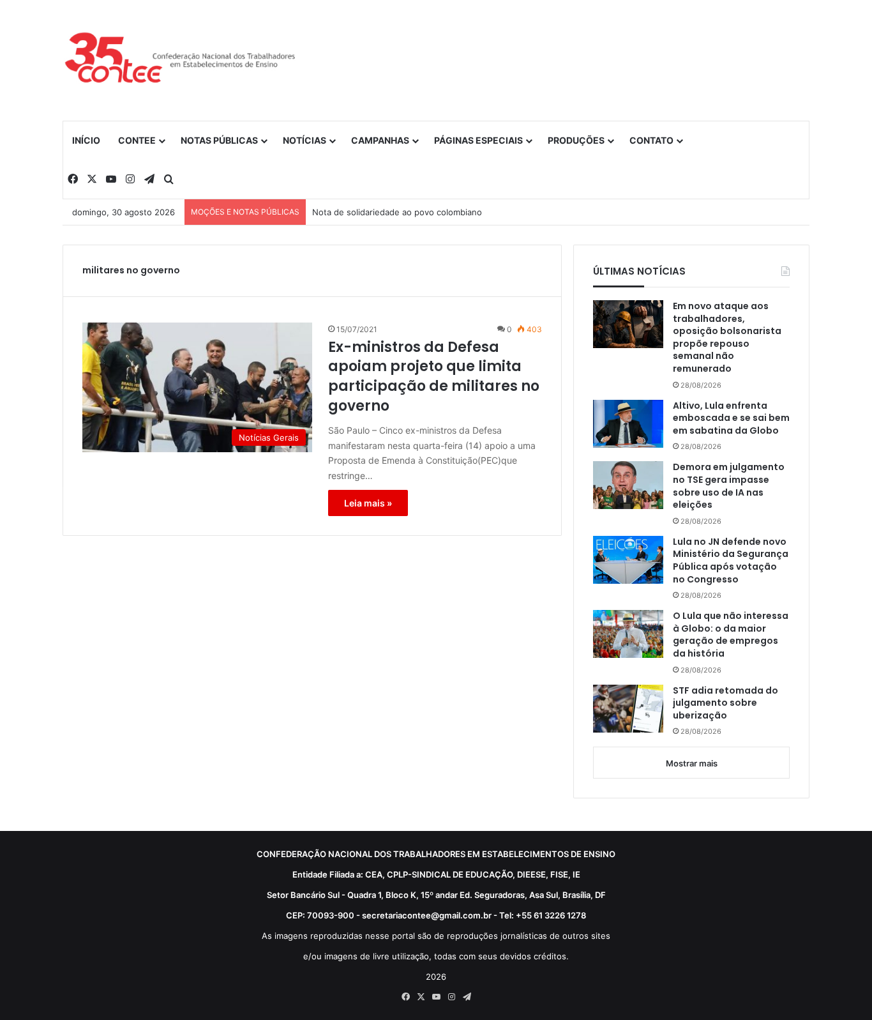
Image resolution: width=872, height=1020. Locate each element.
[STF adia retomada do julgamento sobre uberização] (628, 709)
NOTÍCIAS (304, 140)
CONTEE (137, 140)
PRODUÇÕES (576, 140)
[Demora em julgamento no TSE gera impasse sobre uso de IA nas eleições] (628, 485)
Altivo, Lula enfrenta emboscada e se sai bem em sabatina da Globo (731, 418)
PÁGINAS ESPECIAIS (478, 140)
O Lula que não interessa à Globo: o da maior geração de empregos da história (730, 635)
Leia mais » (368, 503)
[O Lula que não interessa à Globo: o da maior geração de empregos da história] (628, 634)
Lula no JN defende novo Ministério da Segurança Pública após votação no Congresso (730, 561)
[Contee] (181, 60)
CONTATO (651, 140)
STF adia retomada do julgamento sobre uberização (725, 703)
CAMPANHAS (380, 140)
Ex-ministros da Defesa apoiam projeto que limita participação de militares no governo (433, 377)
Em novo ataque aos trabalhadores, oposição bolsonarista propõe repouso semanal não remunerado (727, 337)
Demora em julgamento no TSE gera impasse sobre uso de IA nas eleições (729, 486)
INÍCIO (86, 140)
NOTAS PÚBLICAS (219, 140)
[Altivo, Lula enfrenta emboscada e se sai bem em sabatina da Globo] (628, 424)
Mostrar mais (692, 763)
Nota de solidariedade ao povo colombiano (397, 212)
